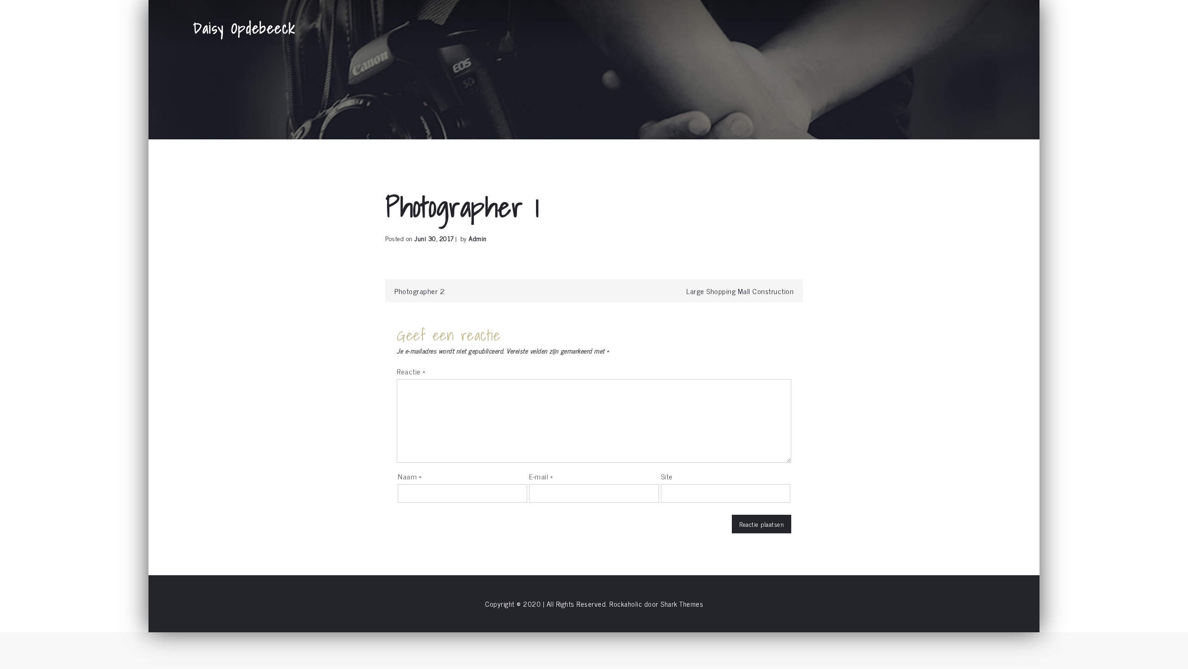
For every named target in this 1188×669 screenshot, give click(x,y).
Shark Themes (681, 604)
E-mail (541, 476)
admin (478, 238)
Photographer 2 (419, 291)
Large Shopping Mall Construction (740, 291)
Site (667, 476)
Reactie (411, 371)
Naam (409, 476)
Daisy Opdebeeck (244, 28)
